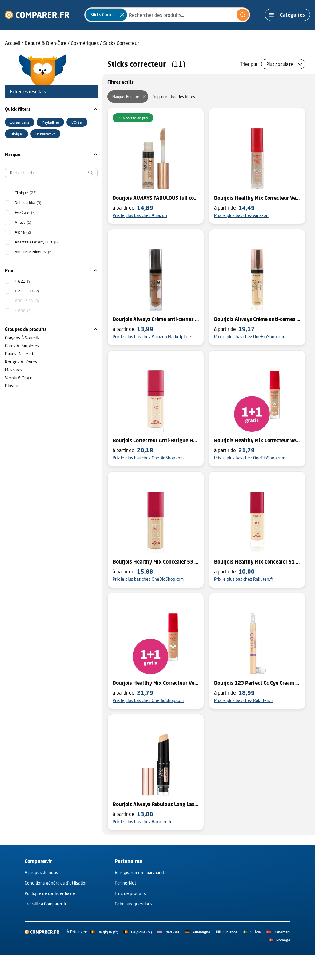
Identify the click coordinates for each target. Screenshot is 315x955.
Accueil (12, 43)
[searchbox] (51, 173)
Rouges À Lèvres (21, 361)
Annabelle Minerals (34, 252)
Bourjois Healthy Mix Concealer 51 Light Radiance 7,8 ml (257, 562)
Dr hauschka (28, 202)
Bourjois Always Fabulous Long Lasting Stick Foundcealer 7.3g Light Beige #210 (156, 804)
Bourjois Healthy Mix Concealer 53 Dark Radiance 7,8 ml (156, 562)
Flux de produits (130, 893)
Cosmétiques (85, 43)
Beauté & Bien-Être (45, 43)
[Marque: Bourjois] (144, 96)
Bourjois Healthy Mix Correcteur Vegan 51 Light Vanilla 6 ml (257, 198)
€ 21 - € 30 (27, 291)
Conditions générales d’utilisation (56, 882)
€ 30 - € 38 (27, 301)
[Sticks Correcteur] (122, 14)
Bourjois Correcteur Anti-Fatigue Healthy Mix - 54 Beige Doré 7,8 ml (156, 440)
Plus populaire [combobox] (279, 64)
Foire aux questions (134, 903)
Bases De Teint (19, 353)
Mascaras (13, 369)
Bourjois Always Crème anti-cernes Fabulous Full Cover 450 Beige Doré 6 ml (257, 319)
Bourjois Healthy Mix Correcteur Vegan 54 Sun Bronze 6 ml (156, 683)
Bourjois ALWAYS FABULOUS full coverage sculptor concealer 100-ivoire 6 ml (156, 198)
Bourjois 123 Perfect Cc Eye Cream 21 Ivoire (257, 683)
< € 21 (23, 281)
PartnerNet (125, 882)
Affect (23, 222)
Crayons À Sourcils (22, 337)
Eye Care (25, 212)
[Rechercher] (243, 15)
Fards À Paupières (22, 345)
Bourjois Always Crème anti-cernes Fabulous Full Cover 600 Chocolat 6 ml (156, 319)
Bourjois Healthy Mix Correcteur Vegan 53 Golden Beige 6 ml (257, 440)
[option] (19, 122)
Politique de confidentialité (50, 893)
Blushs (11, 385)
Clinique (26, 193)
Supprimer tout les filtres (174, 96)
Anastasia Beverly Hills (37, 242)
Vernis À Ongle (19, 377)
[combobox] (167, 14)
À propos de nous (41, 872)
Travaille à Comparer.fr (45, 903)
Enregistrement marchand (139, 872)
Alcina (23, 232)
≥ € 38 (23, 310)
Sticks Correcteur (121, 43)
